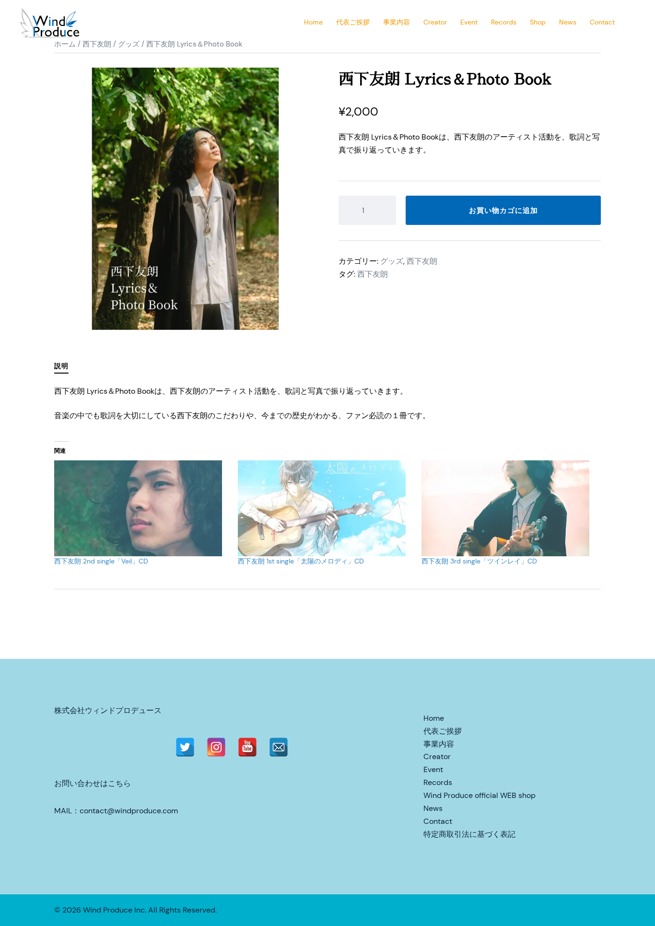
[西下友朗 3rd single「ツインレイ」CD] (508, 508)
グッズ (391, 261)
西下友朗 (422, 261)
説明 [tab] (61, 366)
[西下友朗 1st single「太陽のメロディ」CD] (325, 508)
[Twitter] (185, 747)
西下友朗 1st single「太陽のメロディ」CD (301, 561)
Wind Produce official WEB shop (479, 795)
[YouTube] (247, 747)
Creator (435, 22)
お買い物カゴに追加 (503, 210)
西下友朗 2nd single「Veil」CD (101, 561)
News (567, 22)
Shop (538, 22)
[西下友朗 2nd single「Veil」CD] (141, 508)
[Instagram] (216, 747)
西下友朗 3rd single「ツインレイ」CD (479, 561)
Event (469, 22)
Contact (602, 22)
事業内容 (396, 22)
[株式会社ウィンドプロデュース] (50, 22)
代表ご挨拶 (353, 22)
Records (503, 22)
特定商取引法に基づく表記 (469, 834)
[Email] (278, 747)
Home (313, 22)
